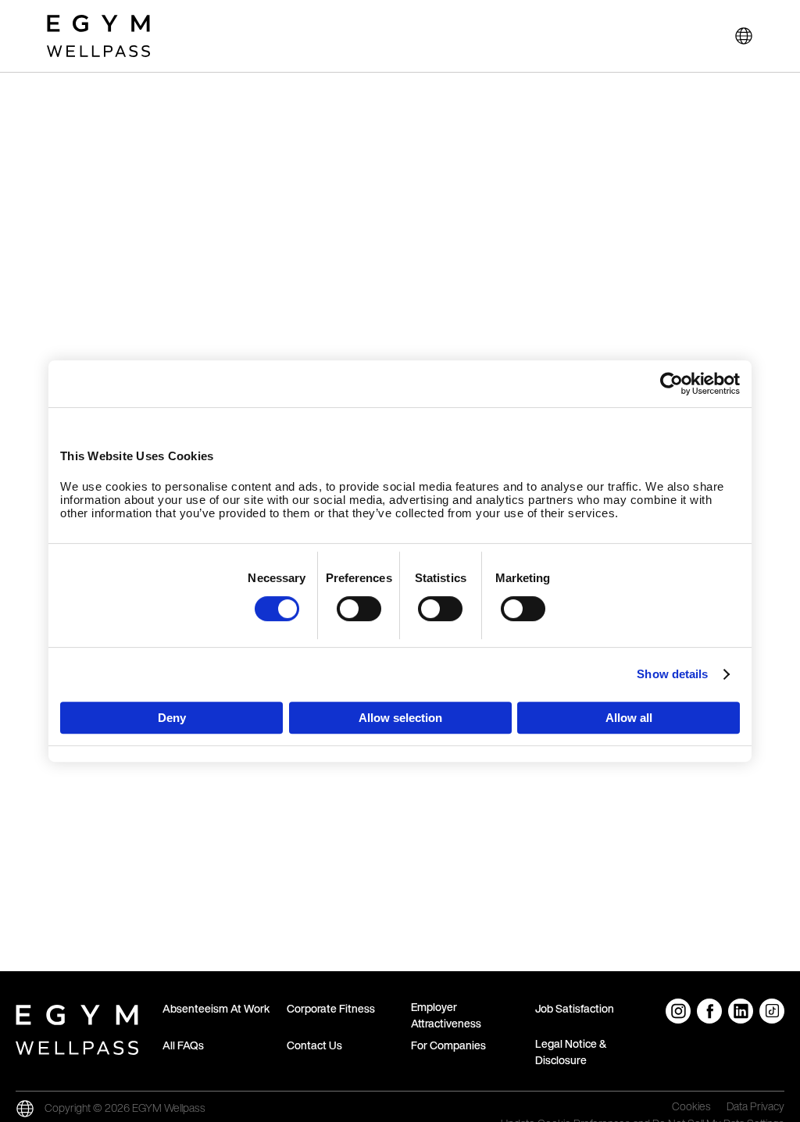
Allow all (628, 717)
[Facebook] (709, 1011)
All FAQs (183, 1045)
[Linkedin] (740, 1011)
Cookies (691, 1107)
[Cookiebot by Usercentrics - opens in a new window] (671, 383)
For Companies (448, 1045)
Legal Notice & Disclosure (570, 1051)
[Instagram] (678, 1011)
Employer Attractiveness (446, 1015)
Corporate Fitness (331, 1008)
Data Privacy (755, 1107)
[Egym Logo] (77, 1027)
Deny (172, 717)
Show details (672, 674)
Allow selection (400, 717)
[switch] (359, 608)
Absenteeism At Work (216, 1008)
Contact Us (314, 1045)
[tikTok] (771, 1011)
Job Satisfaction (574, 1008)
